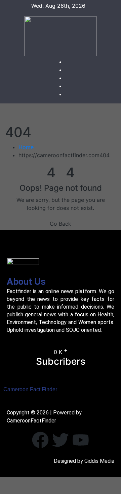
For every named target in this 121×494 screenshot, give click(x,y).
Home (26, 147)
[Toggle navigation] (65, 114)
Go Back (60, 223)
